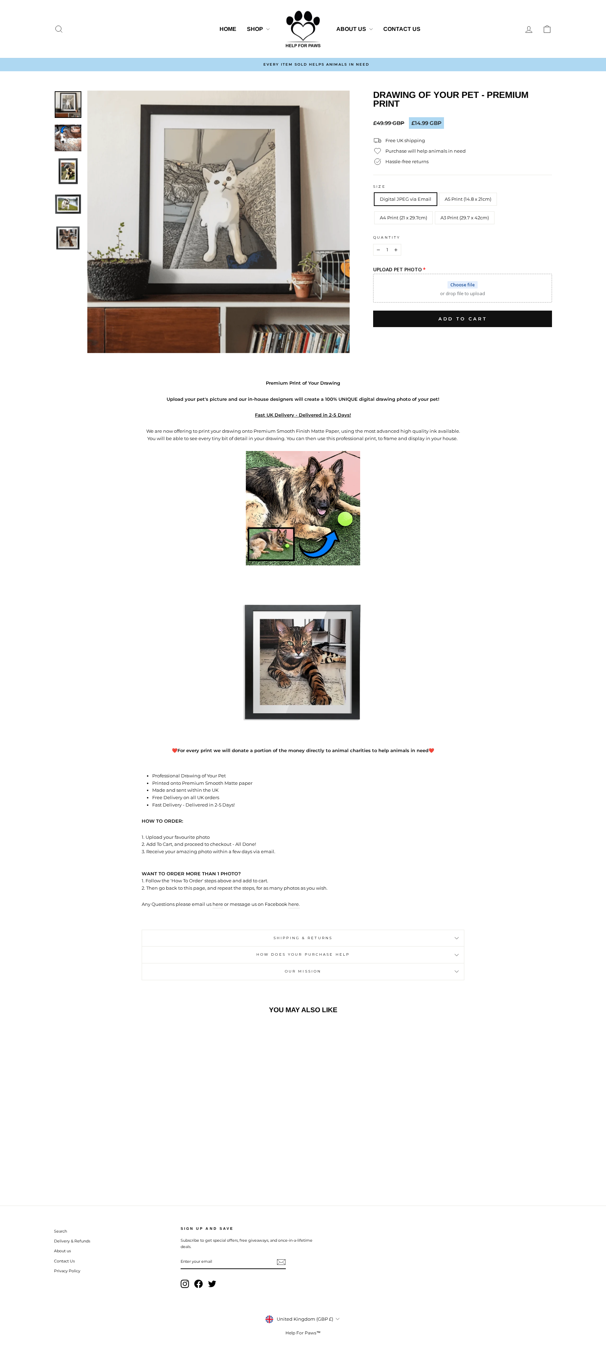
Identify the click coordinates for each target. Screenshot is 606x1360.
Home (228, 29)
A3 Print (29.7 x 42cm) (464, 217)
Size (379, 186)
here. (294, 904)
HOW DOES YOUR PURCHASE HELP (303, 954)
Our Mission (303, 971)
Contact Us (401, 29)
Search (60, 1231)
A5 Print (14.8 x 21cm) (468, 199)
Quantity (386, 237)
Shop (255, 29)
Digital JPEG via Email (405, 199)
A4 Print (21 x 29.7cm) (403, 217)
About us (352, 29)
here (218, 904)
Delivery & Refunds (72, 1241)
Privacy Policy (67, 1270)
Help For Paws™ (303, 1332)
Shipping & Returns (303, 938)
